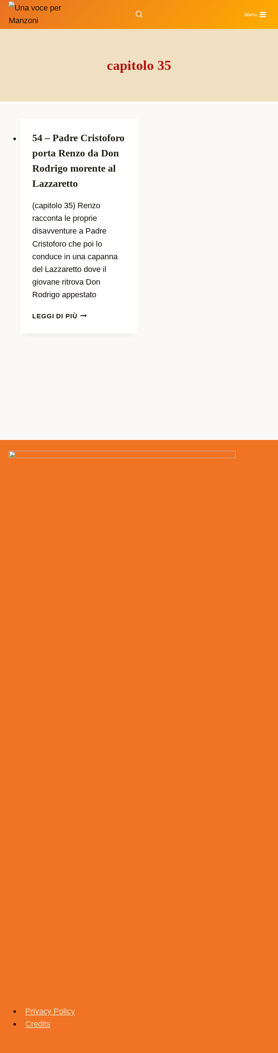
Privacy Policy (50, 1011)
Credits (37, 1023)
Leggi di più (59, 316)
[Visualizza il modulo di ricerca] (139, 14)
